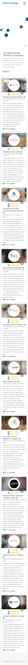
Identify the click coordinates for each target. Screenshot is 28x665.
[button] (3, 28)
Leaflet (25, 45)
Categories (5, 71)
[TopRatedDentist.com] (10, 3)
